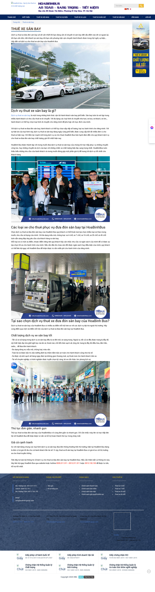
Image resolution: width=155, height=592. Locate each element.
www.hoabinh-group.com (89, 522)
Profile (116, 535)
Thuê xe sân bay (119, 17)
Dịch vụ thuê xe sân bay (20, 115)
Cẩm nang (135, 17)
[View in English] (128, 9)
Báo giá (50, 486)
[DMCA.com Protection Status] (86, 577)
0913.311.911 (32, 486)
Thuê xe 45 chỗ (119, 494)
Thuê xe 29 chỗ (119, 491)
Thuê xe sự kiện (62, 17)
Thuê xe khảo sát (99, 17)
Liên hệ (148, 17)
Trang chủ (11, 17)
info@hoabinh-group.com (55, 522)
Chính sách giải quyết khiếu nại (92, 494)
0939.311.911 (29, 522)
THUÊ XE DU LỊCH (80, 17)
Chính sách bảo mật (88, 491)
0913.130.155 (33, 491)
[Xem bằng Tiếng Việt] (126, 9)
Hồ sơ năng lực (52, 489)
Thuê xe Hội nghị (42, 17)
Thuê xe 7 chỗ (119, 489)
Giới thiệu (26, 17)
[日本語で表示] (130, 9)
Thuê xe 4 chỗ (119, 486)
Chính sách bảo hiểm (88, 489)
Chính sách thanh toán (89, 486)
